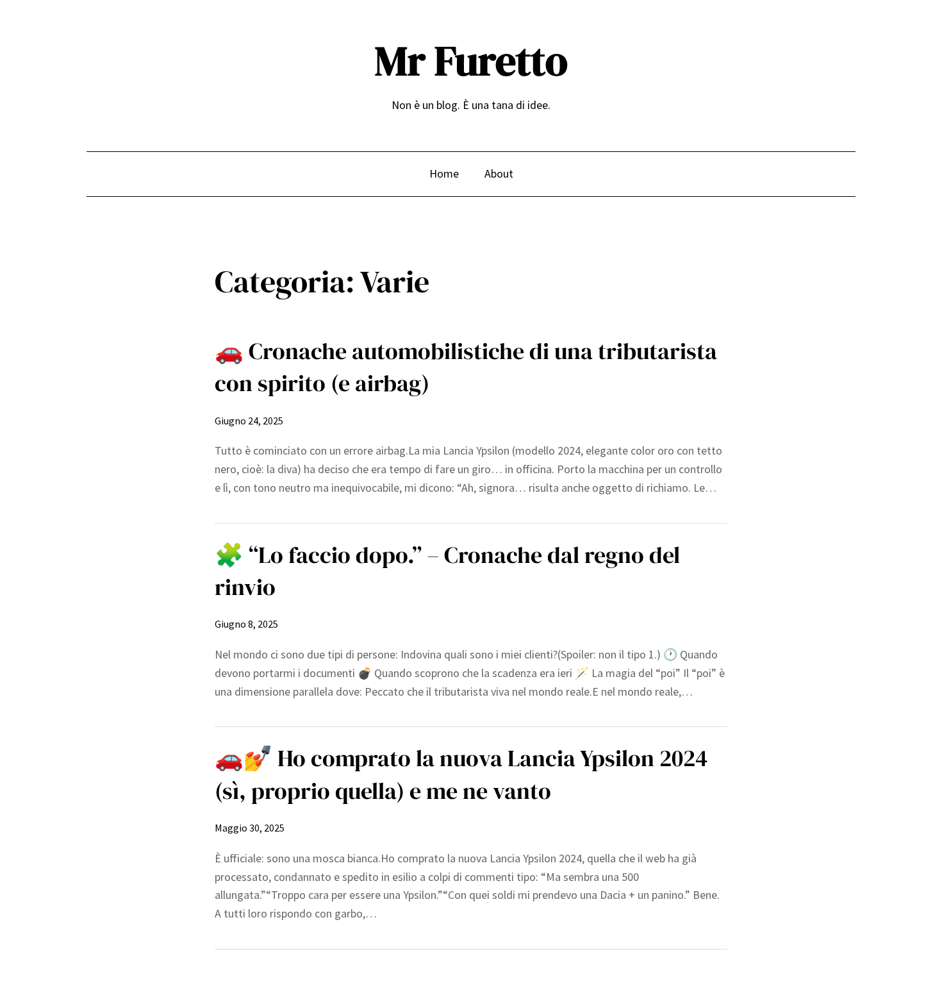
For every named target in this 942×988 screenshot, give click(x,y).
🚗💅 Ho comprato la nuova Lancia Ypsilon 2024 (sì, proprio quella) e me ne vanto (461, 774)
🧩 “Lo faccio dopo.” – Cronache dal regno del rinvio (447, 571)
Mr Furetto (471, 60)
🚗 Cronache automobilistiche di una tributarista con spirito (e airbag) (466, 367)
